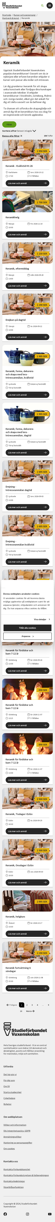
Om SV (7, 1086)
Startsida (6, 15)
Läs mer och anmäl (17, 183)
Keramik (26, 18)
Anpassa (26, 636)
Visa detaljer (40, 619)
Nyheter (7, 1104)
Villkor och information (15, 1124)
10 (21, 1011)
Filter (9, 124)
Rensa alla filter (10, 135)
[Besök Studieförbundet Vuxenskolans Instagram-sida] (27, 1215)
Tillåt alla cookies (27, 628)
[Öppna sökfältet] (42, 5)
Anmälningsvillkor (12, 1136)
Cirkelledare (9, 1098)
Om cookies (9, 1148)
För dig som (9, 1080)
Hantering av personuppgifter (18, 1142)
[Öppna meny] (50, 5)
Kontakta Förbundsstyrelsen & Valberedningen (26, 1175)
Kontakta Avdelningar (14, 1181)
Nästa (29, 1011)
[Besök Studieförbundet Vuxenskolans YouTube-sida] (49, 1215)
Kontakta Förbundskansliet (17, 1169)
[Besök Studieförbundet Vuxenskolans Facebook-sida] (5, 1215)
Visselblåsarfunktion (14, 1187)
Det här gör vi (10, 1074)
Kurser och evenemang (25, 15)
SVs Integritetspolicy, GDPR (17, 1130)
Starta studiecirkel (12, 1092)
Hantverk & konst (10, 18)
